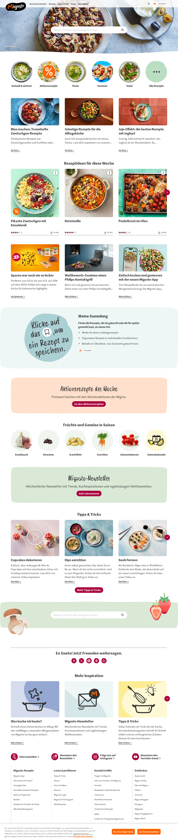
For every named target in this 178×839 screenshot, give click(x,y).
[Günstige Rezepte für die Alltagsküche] (89, 125)
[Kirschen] (48, 443)
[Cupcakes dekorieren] (35, 551)
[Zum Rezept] (35, 202)
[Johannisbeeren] (129, 443)
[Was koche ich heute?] (35, 712)
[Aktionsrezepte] (48, 74)
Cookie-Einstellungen (103, 809)
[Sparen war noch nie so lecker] (35, 271)
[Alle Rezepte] (156, 74)
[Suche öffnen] (148, 4)
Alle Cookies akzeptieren (149, 831)
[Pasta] (75, 74)
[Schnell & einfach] (21, 74)
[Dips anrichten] (89, 551)
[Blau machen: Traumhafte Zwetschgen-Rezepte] (35, 125)
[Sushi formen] (142, 551)
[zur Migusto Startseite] (16, 4)
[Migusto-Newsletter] (89, 712)
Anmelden (162, 4)
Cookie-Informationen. (83, 836)
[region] (89, 831)
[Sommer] (102, 74)
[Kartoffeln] (75, 443)
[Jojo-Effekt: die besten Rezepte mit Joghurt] (143, 125)
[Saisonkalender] (156, 443)
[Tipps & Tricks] (142, 712)
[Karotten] (102, 443)
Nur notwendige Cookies (123, 831)
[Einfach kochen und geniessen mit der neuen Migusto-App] (143, 271)
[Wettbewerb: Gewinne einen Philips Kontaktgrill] (89, 271)
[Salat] (129, 74)
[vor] (167, 192)
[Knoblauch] (21, 443)
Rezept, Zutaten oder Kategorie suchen (89, 29)
